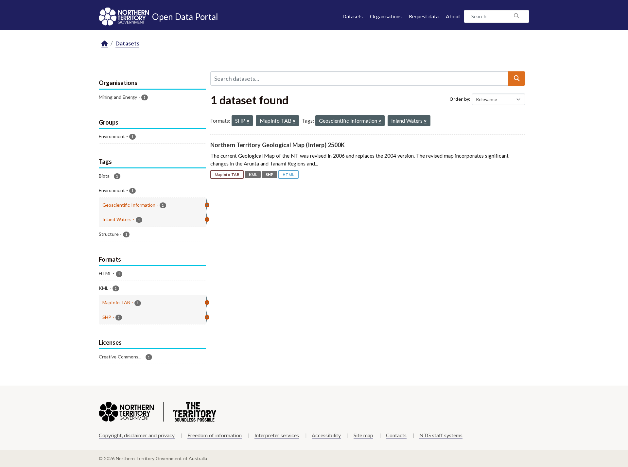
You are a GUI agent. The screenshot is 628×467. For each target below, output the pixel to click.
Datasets (352, 16)
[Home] (104, 43)
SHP (269, 174)
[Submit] (516, 78)
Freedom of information (214, 435)
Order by (459, 99)
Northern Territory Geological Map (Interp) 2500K (277, 144)
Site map (363, 435)
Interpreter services (276, 435)
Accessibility (326, 435)
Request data (424, 16)
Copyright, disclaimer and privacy (137, 435)
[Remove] (248, 121)
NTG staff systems (440, 435)
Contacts (396, 435)
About (453, 16)
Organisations (386, 16)
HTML (288, 174)
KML (253, 174)
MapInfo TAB (227, 174)
